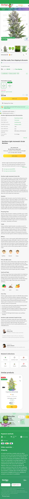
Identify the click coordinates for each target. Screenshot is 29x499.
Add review (14, 156)
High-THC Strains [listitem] (15, 9)
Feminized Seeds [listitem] (3, 9)
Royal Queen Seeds (19, 118)
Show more (24, 167)
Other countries (7, 447)
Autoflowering (18, 122)
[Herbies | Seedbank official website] (7, 5)
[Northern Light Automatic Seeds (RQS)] (14, 26)
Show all (25, 137)
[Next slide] (28, 48)
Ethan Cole (9, 331)
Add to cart (14, 98)
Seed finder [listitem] (19, 9)
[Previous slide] (1, 48)
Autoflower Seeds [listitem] (10, 9)
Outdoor (16, 124)
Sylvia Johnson (10, 345)
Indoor (19, 124)
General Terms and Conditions (22, 422)
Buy (12, 406)
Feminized (17, 120)
